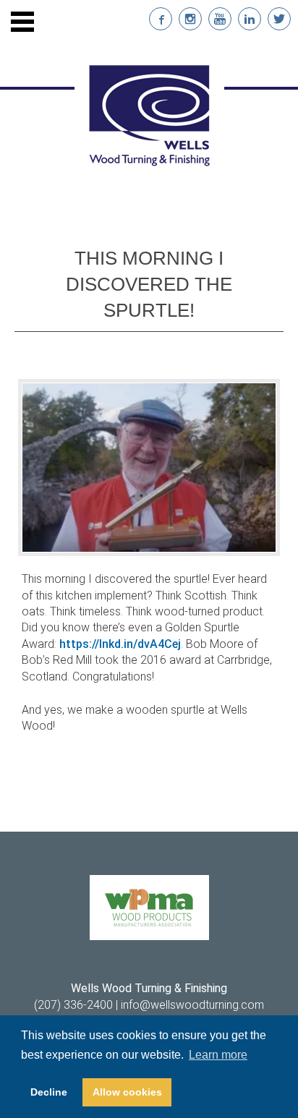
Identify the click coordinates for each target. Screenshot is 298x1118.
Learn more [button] (218, 1055)
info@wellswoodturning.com (192, 1005)
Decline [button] (48, 1092)
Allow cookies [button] (127, 1092)
